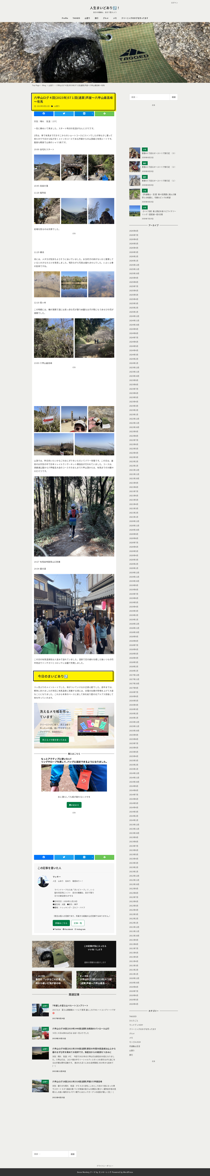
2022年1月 (133, 465)
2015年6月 (133, 747)
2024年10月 (134, 325)
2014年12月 (134, 773)
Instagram (81, 929)
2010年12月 (134, 978)
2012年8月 (133, 893)
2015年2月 (133, 764)
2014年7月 (133, 794)
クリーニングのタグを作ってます (142, 1029)
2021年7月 (133, 491)
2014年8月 (133, 790)
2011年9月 (133, 940)
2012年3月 (133, 914)
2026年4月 (133, 248)
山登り (57, 106)
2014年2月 (133, 816)
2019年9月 (133, 585)
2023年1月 (133, 414)
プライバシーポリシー (105, 1166)
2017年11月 (134, 679)
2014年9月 (133, 786)
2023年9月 (133, 380)
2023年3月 (133, 406)
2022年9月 (133, 431)
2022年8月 (133, 436)
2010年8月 (133, 987)
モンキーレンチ (105, 1172)
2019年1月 (133, 619)
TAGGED (133, 1016)
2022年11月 (134, 423)
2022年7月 (133, 440)
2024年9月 (133, 329)
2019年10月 (134, 581)
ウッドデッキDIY (136, 1025)
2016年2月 (133, 713)
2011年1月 (133, 974)
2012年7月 (133, 897)
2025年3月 (133, 303)
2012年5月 (133, 905)
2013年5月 (133, 854)
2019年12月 (134, 572)
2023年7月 (133, 389)
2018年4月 (133, 658)
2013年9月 (133, 837)
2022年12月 (134, 418)
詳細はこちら (61, 923)
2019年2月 (133, 615)
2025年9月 (133, 278)
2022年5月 (133, 448)
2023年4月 (133, 401)
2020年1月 (133, 568)
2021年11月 (134, 474)
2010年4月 (133, 1004)
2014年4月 (133, 807)
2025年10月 (134, 273)
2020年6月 (133, 547)
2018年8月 (133, 641)
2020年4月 (133, 555)
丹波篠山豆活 (134, 1046)
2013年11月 (134, 829)
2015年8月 (133, 739)
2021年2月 (133, 512)
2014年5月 (133, 803)
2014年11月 (134, 777)
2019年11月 (134, 577)
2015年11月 (134, 726)
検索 (174, 97)
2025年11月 (134, 269)
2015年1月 (133, 769)
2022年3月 (133, 457)
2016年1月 (133, 718)
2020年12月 (134, 521)
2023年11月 (134, 372)
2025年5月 (133, 295)
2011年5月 (133, 957)
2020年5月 (133, 551)
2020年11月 (134, 525)
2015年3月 (133, 760)
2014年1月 (133, 820)
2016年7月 (133, 692)
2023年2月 (133, 410)
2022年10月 (134, 427)
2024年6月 (133, 342)
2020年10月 (134, 530)
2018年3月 (133, 662)
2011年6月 (133, 952)
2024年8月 (133, 333)
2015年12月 (134, 722)
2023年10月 (134, 376)
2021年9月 (133, 483)
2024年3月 (133, 354)
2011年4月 (133, 961)
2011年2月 (133, 970)
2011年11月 (134, 931)
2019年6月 (133, 598)
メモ (131, 1038)
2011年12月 (134, 927)
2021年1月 (133, 517)
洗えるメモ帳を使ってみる (54, 739)
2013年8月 (133, 841)
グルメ (132, 1033)
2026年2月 (133, 256)
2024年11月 (134, 320)
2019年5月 (133, 602)
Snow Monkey (83, 1172)
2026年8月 (133, 231)
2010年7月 (133, 991)
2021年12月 (134, 470)
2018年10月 (134, 632)
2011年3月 (133, 965)
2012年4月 (133, 910)
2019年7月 (133, 594)
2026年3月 (133, 252)
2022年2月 (133, 461)
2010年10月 (134, 982)
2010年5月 (133, 999)
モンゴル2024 (135, 1042)
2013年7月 (133, 846)
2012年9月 (133, 888)
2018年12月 (134, 624)
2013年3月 (133, 863)
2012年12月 (134, 876)
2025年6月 (133, 290)
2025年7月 (133, 286)
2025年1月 (133, 312)
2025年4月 (133, 299)
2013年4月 (133, 858)
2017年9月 (133, 688)
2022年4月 (133, 453)
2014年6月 (133, 799)
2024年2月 (133, 359)
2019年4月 (133, 606)
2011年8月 (133, 944)
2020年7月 (133, 542)
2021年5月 (133, 500)
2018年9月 (133, 636)
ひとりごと (133, 1020)
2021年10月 (134, 478)
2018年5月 (133, 653)
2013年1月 (133, 871)
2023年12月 (134, 367)
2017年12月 (134, 675)
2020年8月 (133, 538)
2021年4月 (133, 504)
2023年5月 (133, 397)
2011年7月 (133, 948)
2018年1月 (133, 671)
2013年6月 (133, 850)
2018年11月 (134, 628)
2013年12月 (134, 824)
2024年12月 (134, 316)
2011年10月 (134, 935)
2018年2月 (133, 666)
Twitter (58, 929)
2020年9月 (133, 534)
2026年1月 (133, 260)
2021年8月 (133, 487)
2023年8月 (133, 384)
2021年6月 (133, 495)
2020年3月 (133, 559)
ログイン (174, 2)
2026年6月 (133, 239)
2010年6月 (133, 995)
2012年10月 (134, 884)
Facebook (69, 929)
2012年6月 (133, 901)
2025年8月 (133, 282)
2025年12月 (134, 265)
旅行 (131, 1055)
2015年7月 (133, 743)
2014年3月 (133, 811)
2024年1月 (133, 363)
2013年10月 (134, 833)
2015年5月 (133, 752)
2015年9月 (133, 735)
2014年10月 (134, 782)
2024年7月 (133, 337)
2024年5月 (133, 346)
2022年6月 (133, 444)
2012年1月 (133, 923)
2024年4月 (133, 350)
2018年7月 (133, 645)
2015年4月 (133, 756)
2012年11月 (134, 880)
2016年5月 (133, 700)
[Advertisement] (74, 241)
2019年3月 (133, 611)
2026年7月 (133, 235)
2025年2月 (133, 307)
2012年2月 (133, 918)
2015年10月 (134, 730)
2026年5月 (133, 243)
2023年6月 (133, 393)
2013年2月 (133, 867)
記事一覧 (78, 923)
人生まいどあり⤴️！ (105, 7)
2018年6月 (133, 649)
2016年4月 (133, 705)
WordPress (128, 1172)
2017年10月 (134, 683)
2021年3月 (133, 508)
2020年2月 (133, 564)
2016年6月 (133, 696)
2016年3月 (133, 709)
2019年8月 (133, 589)
